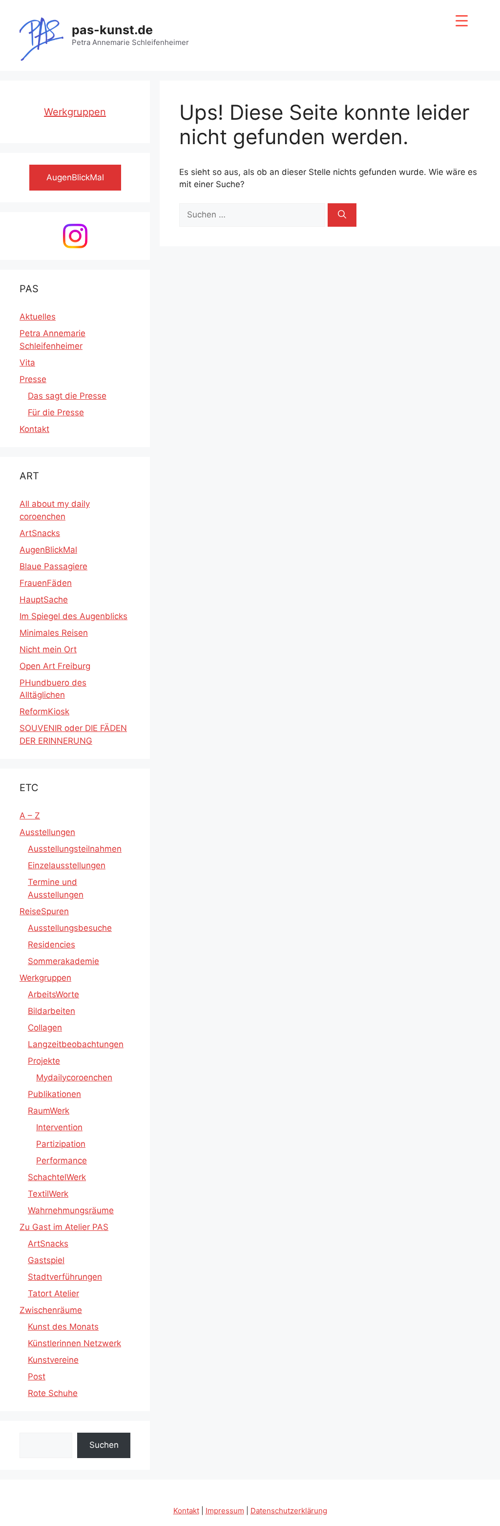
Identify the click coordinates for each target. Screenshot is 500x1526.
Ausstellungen (47, 832)
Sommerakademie (63, 961)
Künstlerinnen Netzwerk (74, 1343)
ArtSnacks (40, 533)
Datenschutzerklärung (288, 1510)
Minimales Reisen (54, 633)
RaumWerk (48, 1111)
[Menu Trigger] (461, 20)
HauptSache (44, 599)
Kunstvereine (53, 1360)
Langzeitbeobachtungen (76, 1044)
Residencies (51, 944)
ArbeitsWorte (53, 994)
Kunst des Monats (63, 1327)
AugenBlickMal (48, 550)
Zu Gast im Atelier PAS (64, 1227)
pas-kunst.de (112, 29)
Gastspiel (46, 1260)
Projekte (44, 1061)
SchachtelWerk (57, 1177)
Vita (27, 362)
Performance (61, 1160)
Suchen (104, 1445)
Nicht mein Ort (48, 649)
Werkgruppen (75, 112)
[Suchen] (342, 215)
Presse (33, 379)
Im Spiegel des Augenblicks (73, 616)
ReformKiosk (44, 711)
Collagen (45, 1027)
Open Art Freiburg (55, 666)
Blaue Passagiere (53, 566)
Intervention (59, 1127)
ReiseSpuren (44, 911)
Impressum (225, 1510)
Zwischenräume (51, 1310)
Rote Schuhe (53, 1393)
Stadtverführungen (65, 1277)
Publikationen (54, 1094)
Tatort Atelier (53, 1293)
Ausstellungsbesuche (70, 928)
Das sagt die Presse (67, 396)
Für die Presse (56, 412)
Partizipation (60, 1144)
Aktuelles (38, 317)
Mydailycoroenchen (74, 1077)
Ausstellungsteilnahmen (75, 849)
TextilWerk (48, 1194)
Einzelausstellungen (66, 865)
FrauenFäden (46, 583)
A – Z (30, 815)
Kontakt (34, 429)
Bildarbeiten (51, 1011)
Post (36, 1376)
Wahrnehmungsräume (71, 1210)
